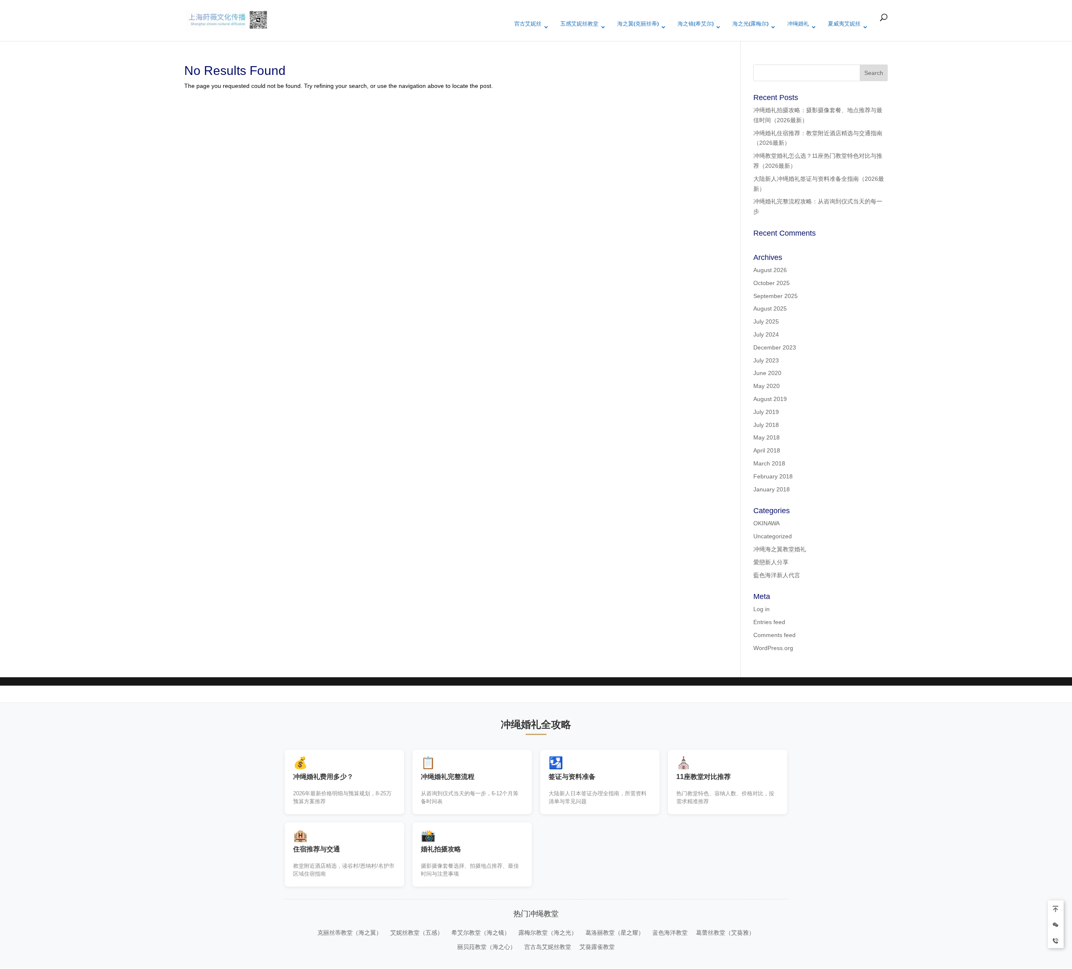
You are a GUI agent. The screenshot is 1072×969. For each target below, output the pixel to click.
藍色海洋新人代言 (776, 575)
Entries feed (769, 622)
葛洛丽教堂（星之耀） (614, 932)
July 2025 (766, 321)
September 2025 (775, 296)
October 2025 (771, 283)
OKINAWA (766, 523)
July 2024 (766, 334)
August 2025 (770, 308)
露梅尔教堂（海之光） (547, 932)
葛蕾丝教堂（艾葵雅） (725, 932)
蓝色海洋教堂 (670, 932)
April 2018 (766, 450)
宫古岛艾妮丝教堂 (547, 946)
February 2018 (773, 476)
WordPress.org (773, 648)
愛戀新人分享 (771, 562)
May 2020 (766, 386)
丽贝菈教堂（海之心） (486, 946)
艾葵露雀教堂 (597, 946)
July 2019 (766, 412)
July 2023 (766, 360)
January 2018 (771, 489)
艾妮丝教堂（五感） (416, 932)
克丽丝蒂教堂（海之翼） (349, 932)
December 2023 (774, 347)
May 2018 (766, 437)
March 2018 (769, 463)
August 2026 (770, 270)
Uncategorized (772, 536)
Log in (761, 609)
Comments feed (774, 635)
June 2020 (767, 373)
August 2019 (770, 399)
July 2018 (766, 425)
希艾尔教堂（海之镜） (480, 932)
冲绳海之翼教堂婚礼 (779, 549)
